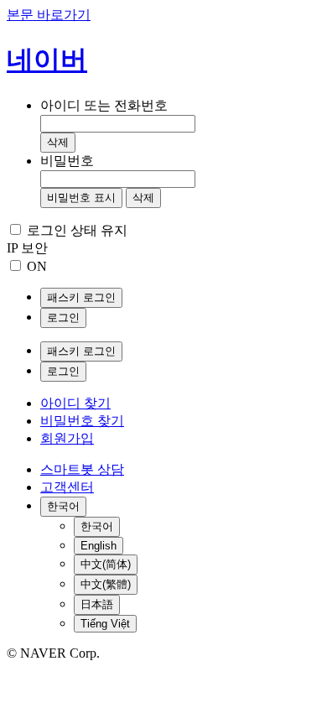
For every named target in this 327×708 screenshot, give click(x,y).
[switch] (15, 265)
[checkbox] (15, 229)
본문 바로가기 (49, 15)
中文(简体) (105, 564)
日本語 (96, 604)
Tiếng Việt (105, 623)
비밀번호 (67, 161)
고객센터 (67, 487)
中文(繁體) (105, 584)
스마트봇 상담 (82, 469)
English (98, 545)
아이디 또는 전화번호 (104, 105)
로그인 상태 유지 (77, 230)
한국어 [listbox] (63, 506)
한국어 (96, 526)
